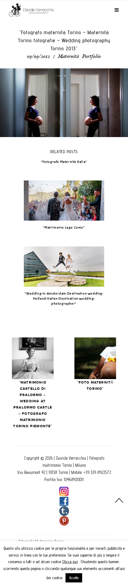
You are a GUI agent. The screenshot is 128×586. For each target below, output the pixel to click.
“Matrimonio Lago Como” (64, 227)
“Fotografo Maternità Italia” (64, 161)
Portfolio (91, 56)
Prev (33, 358)
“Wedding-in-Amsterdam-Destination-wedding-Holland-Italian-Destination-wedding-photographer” (63, 298)
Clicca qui (70, 561)
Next (95, 358)
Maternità (68, 56)
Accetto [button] (74, 577)
